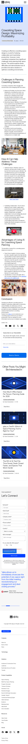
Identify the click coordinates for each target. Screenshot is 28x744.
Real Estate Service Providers (8, 668)
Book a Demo (14, 355)
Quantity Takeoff (5, 695)
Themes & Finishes (5, 686)
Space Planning (5, 679)
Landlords (3, 665)
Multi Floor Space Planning (7, 681)
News (2, 647)
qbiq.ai (10, 314)
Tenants (3, 670)
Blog (2, 722)
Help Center (4, 718)
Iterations (3, 702)
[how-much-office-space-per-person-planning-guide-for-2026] (14, 383)
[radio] (6, 545)
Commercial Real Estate (7, 40)
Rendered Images (5, 690)
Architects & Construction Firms (8, 663)
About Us (3, 642)
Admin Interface (5, 699)
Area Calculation (5, 708)
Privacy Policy (15, 562)
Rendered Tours (5, 688)
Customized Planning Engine (8, 697)
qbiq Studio (4, 706)
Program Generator (6, 684)
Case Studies (4, 720)
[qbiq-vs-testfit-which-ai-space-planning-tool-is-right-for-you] (14, 418)
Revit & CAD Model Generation (8, 693)
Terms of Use (4, 738)
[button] (25, 2)
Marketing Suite (5, 704)
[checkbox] (14, 545)
